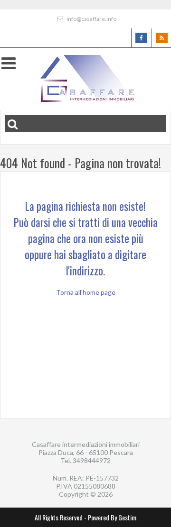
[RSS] (161, 37)
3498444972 (92, 460)
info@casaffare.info (91, 18)
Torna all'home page (85, 292)
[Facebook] (141, 37)
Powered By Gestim (112, 517)
